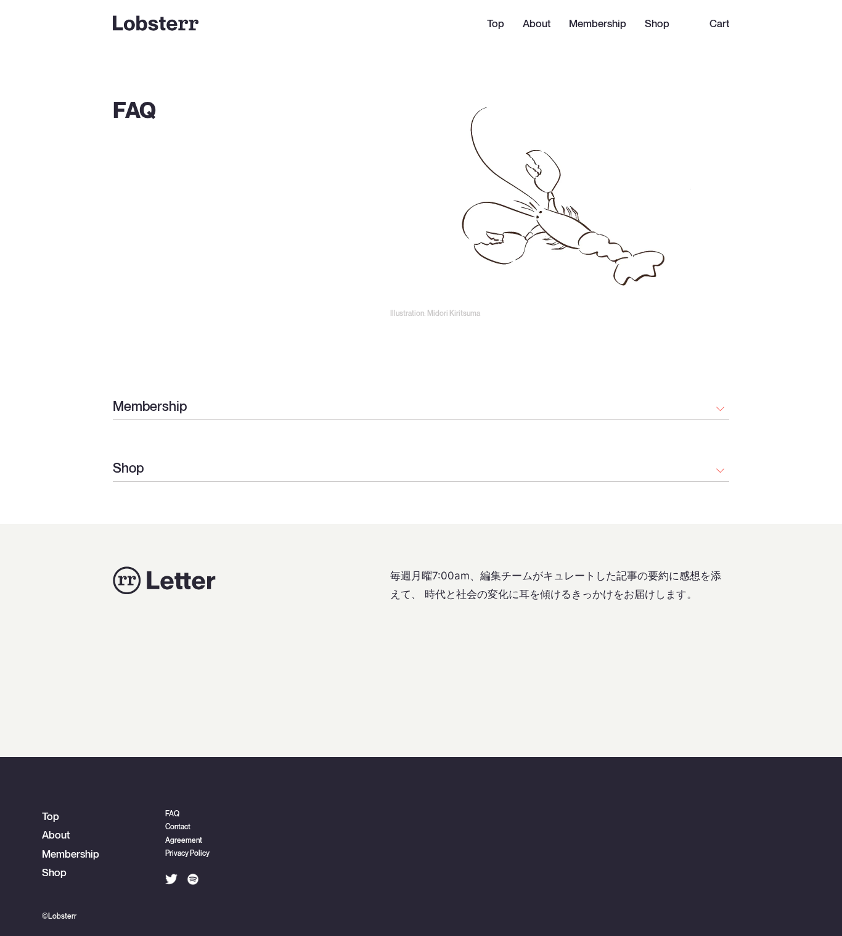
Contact (177, 827)
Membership (597, 24)
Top (495, 24)
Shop (657, 24)
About (536, 24)
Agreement (183, 841)
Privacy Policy (187, 854)
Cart (719, 24)
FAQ (172, 814)
